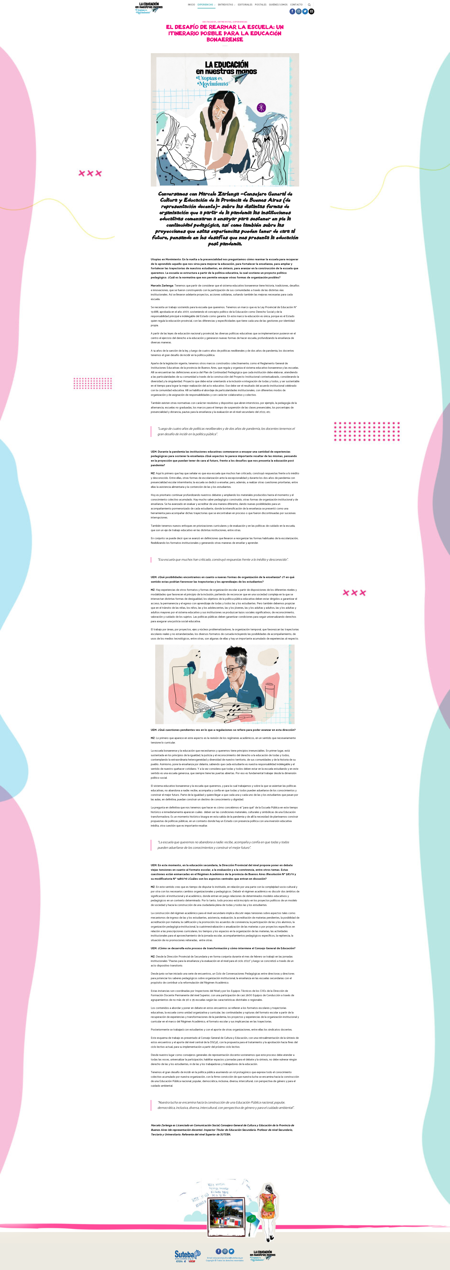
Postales (260, 5)
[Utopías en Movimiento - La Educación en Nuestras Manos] (151, 8)
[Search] (309, 5)
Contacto (296, 5)
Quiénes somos (278, 5)
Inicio (191, 5)
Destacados (209, 22)
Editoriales (245, 5)
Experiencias (205, 5)
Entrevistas (225, 5)
